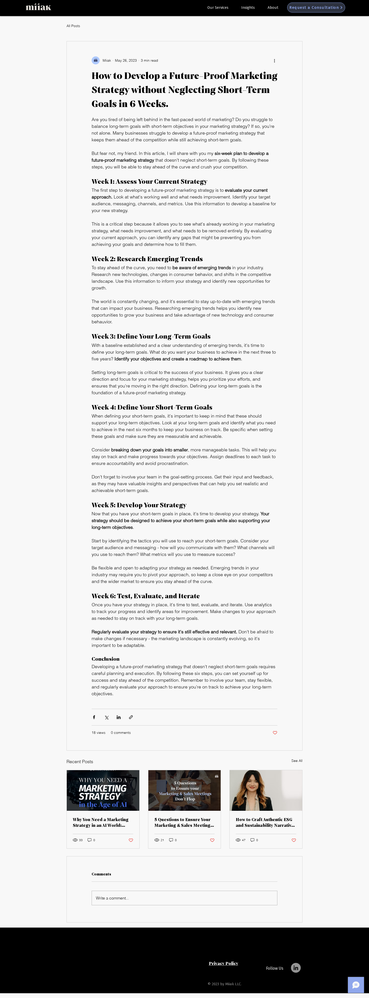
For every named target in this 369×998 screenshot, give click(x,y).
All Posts (73, 26)
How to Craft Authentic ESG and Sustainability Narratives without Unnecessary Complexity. (266, 822)
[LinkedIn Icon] (296, 968)
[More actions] (274, 60)
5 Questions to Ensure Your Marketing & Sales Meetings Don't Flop (183, 822)
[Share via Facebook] (94, 717)
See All (296, 760)
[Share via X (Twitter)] (106, 717)
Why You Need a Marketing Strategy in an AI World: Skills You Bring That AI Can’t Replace (103, 822)
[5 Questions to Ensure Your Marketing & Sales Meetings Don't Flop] (184, 790)
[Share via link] (131, 717)
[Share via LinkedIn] (118, 717)
